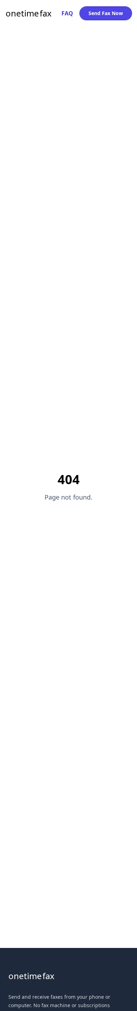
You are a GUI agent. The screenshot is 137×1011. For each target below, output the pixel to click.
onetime (29, 13)
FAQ (67, 13)
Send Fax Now (106, 13)
